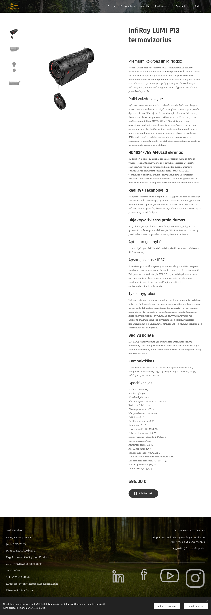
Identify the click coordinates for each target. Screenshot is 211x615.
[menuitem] (112, 6)
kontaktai (197, 530)
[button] (181, 6)
